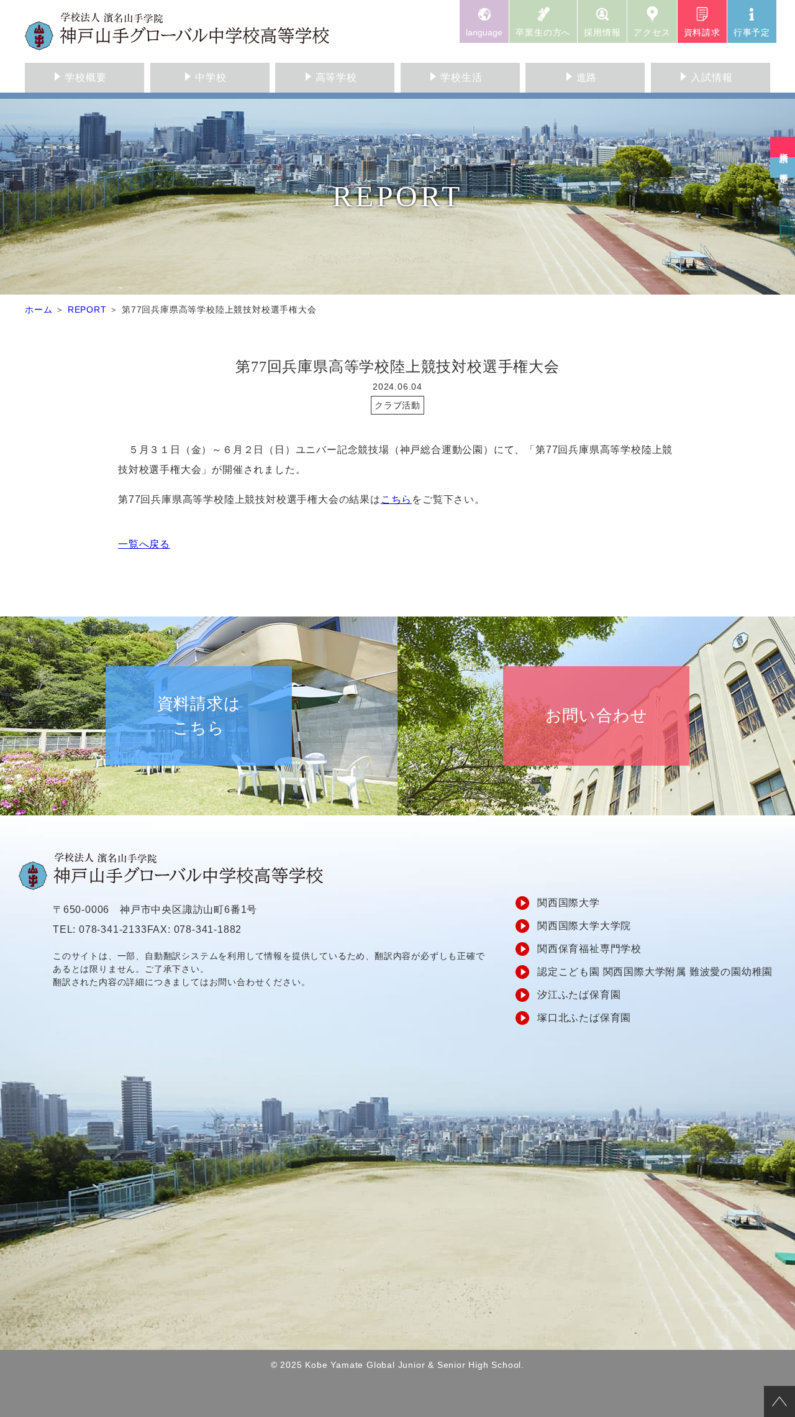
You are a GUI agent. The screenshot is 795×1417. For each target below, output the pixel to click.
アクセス (652, 32)
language (484, 32)
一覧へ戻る (144, 544)
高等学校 (336, 77)
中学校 (210, 77)
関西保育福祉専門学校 (589, 948)
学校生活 (461, 77)
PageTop (779, 1401)
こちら (396, 499)
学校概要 (85, 77)
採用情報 (602, 32)
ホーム (38, 309)
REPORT (87, 309)
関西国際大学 (568, 902)
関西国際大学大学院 (584, 925)
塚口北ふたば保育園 (584, 1017)
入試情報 (711, 77)
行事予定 (752, 32)
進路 (586, 77)
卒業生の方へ (543, 32)
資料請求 (702, 32)
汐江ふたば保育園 (578, 994)
